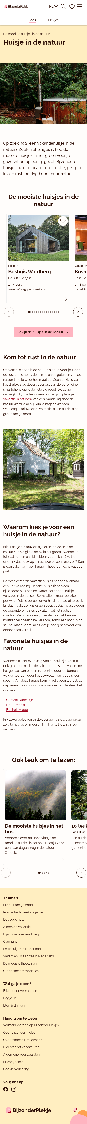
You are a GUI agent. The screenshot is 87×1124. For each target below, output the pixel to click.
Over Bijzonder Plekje (19, 1032)
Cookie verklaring (16, 1069)
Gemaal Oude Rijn (19, 700)
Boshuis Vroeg (17, 710)
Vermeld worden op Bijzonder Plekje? (31, 1025)
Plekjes (53, 20)
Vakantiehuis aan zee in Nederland (28, 956)
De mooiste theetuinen (20, 963)
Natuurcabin (15, 705)
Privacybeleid (13, 1062)
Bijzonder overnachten (20, 991)
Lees (32, 20)
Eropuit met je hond (18, 905)
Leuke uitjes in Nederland (22, 949)
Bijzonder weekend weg (21, 934)
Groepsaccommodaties (21, 971)
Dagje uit (9, 998)
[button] (78, 312)
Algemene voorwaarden (21, 1054)
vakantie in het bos (17, 399)
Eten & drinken (14, 1005)
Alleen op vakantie (17, 927)
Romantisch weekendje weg (24, 912)
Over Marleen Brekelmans (22, 1040)
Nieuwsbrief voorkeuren (21, 1047)
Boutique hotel (14, 920)
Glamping (10, 941)
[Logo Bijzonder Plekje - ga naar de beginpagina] (16, 6)
